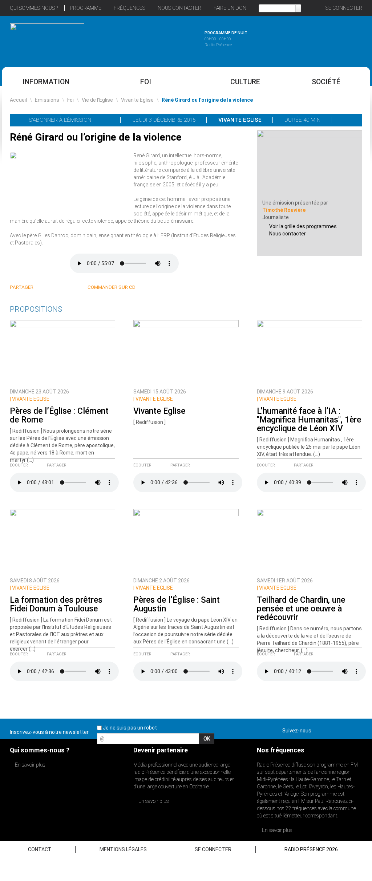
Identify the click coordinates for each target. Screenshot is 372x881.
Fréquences (129, 8)
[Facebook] (61, 287)
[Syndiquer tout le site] (356, 729)
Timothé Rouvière (284, 210)
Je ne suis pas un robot (129, 728)
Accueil (18, 100)
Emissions (47, 100)
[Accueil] (47, 40)
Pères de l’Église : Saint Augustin (176, 604)
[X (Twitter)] (52, 287)
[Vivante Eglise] (186, 352)
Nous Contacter (179, 8)
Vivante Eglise (137, 100)
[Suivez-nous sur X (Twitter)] (331, 729)
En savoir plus (29, 765)
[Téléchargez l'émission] (347, 120)
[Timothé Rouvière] (309, 164)
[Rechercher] (298, 8)
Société (326, 82)
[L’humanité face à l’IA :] (309, 352)
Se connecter (344, 8)
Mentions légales (123, 849)
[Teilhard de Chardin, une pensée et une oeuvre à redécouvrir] (309, 541)
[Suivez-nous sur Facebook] (318, 729)
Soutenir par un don (335, 423)
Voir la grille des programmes (303, 226)
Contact (40, 849)
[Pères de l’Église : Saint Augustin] (186, 541)
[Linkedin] (44, 287)
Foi (145, 82)
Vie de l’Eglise (97, 100)
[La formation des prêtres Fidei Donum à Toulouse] (62, 541)
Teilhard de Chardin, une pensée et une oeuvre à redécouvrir (301, 608)
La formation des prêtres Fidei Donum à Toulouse (56, 604)
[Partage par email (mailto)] (70, 287)
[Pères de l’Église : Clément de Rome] (62, 352)
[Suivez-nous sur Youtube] (343, 729)
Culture (245, 82)
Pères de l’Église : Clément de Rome (59, 415)
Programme (85, 8)
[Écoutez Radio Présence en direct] (166, 39)
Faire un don (230, 8)
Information (46, 82)
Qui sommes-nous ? (34, 8)
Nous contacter (287, 234)
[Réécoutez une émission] (325, 40)
